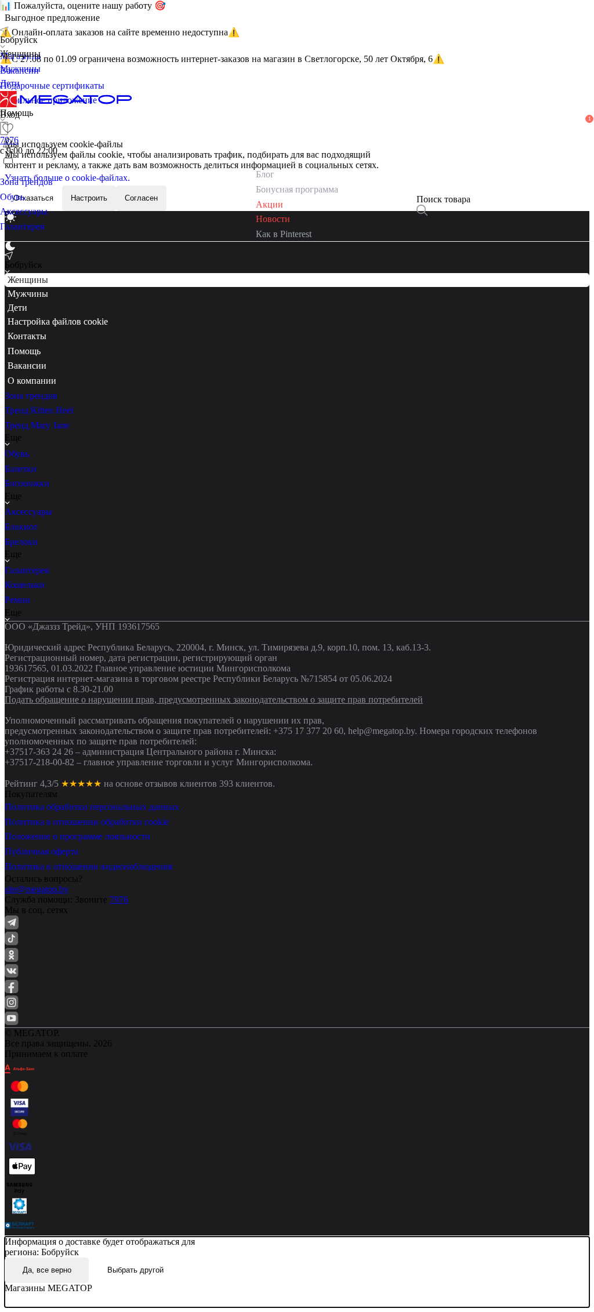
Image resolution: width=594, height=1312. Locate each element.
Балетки (21, 469)
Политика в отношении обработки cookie (87, 822)
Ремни (17, 600)
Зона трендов (31, 396)
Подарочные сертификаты (52, 85)
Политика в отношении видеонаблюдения (88, 866)
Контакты (27, 336)
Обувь (17, 454)
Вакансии (27, 365)
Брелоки (21, 542)
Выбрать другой (135, 1270)
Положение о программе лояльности (77, 836)
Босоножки (27, 483)
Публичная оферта (41, 851)
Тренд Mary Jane (37, 425)
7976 (119, 899)
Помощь (24, 351)
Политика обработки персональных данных (92, 807)
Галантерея (27, 570)
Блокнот (21, 527)
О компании (32, 381)
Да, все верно (47, 1270)
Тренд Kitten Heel (39, 410)
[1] (8, 143)
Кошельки (25, 585)
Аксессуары (28, 512)
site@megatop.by (36, 889)
